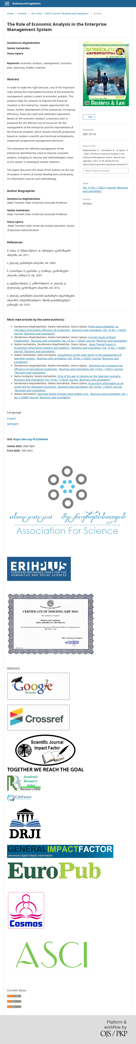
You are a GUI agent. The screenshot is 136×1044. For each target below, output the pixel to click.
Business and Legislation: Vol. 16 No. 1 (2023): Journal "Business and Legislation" (79, 340)
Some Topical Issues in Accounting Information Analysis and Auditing (65, 346)
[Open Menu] (7, 3)
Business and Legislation (26, 3)
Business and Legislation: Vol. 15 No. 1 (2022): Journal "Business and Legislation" (62, 379)
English (11, 418)
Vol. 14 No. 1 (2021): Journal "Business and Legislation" (60, 13)
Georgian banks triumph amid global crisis (63, 394)
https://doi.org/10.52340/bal (30, 439)
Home (10, 13)
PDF (90, 117)
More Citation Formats (97, 170)
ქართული (13, 424)
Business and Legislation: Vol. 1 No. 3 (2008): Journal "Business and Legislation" (71, 395)
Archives (22, 13)
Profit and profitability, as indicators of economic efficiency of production (66, 328)
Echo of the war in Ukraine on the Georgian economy (89, 376)
